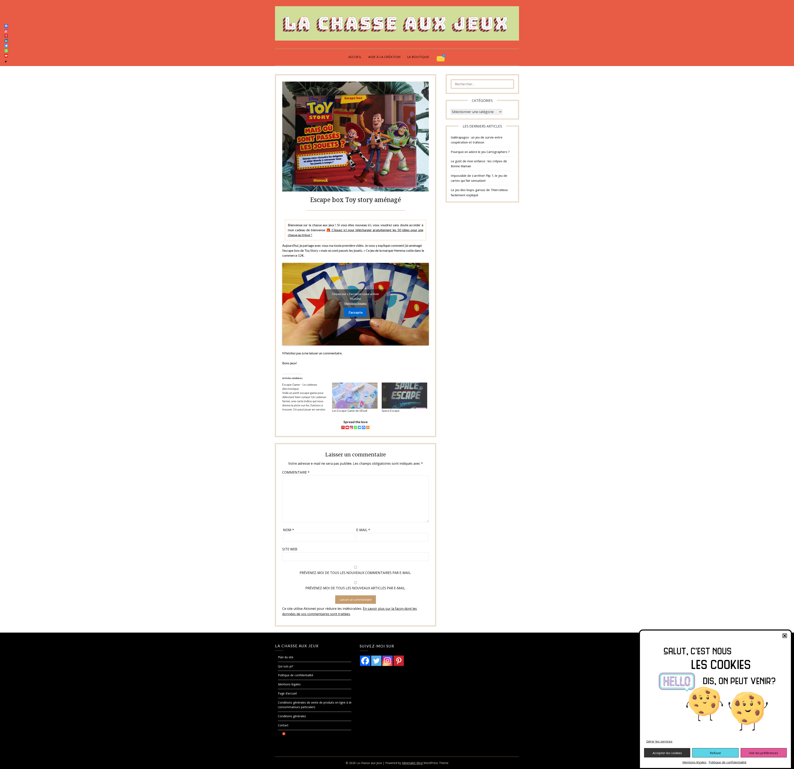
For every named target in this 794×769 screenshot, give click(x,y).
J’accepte (355, 312)
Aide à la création (384, 57)
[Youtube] (347, 427)
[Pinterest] (343, 427)
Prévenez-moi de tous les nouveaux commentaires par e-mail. (355, 572)
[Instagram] (351, 427)
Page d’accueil (287, 693)
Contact (283, 725)
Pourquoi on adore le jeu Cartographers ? (480, 152)
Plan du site (285, 657)
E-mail (363, 530)
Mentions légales (694, 762)
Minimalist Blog (412, 763)
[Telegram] (359, 427)
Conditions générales (292, 716)
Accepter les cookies (667, 753)
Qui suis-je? (285, 666)
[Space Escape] (404, 396)
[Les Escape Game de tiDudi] (355, 396)
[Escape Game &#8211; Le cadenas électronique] (307, 397)
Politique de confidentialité (727, 762)
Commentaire (296, 472)
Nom (288, 530)
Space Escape (390, 410)
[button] (785, 636)
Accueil (355, 57)
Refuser (715, 753)
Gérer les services (659, 741)
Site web (289, 549)
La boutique (418, 57)
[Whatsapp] (355, 427)
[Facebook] (363, 427)
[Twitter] (376, 661)
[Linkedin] (6, 40)
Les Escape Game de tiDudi (349, 410)
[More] (367, 427)
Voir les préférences (763, 753)
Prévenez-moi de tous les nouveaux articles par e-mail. (355, 588)
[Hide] (5, 61)
